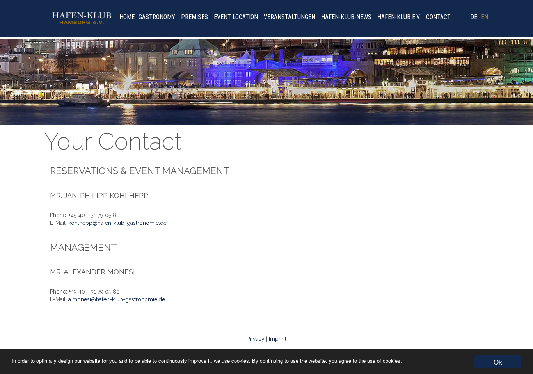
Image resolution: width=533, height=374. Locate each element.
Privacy (256, 339)
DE (473, 17)
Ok (498, 362)
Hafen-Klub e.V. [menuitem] (398, 17)
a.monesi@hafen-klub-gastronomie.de (116, 299)
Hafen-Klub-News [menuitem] (346, 17)
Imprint (277, 339)
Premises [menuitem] (194, 17)
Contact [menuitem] (438, 17)
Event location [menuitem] (236, 17)
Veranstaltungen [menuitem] (289, 17)
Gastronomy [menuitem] (157, 17)
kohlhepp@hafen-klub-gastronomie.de (117, 223)
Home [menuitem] (127, 17)
